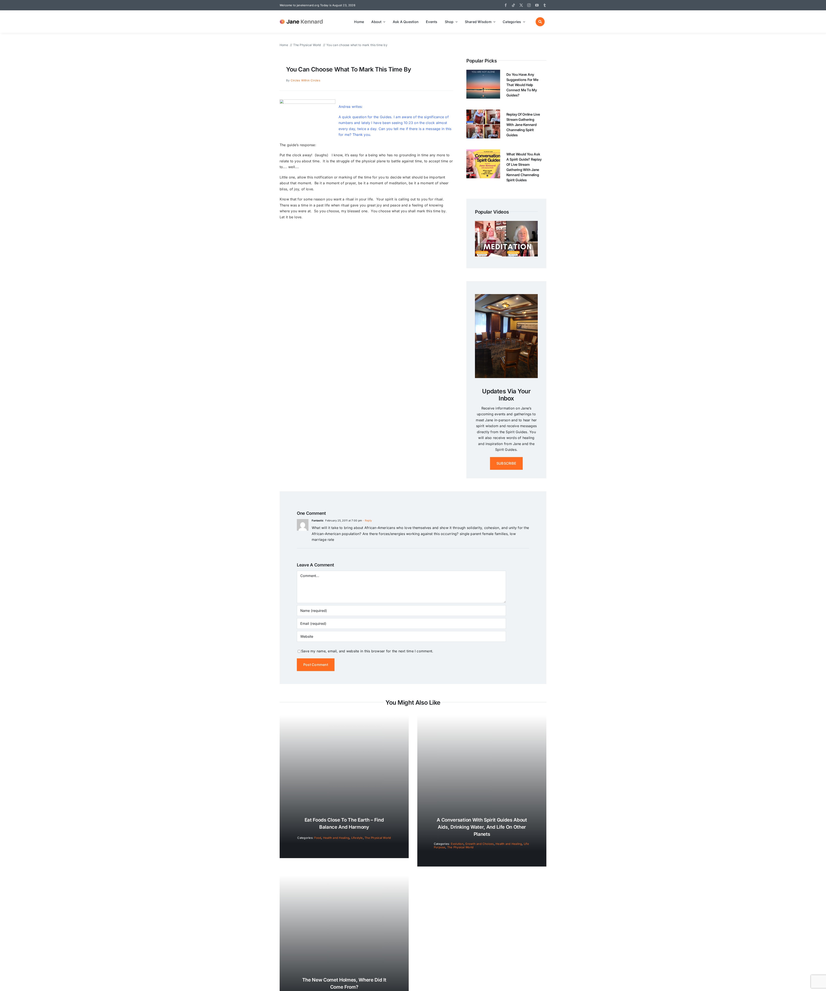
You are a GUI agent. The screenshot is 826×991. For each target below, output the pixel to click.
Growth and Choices (479, 843)
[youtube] (537, 5)
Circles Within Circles (305, 80)
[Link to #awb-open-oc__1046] (540, 21)
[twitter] (521, 5)
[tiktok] (513, 5)
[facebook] (505, 5)
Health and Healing (336, 837)
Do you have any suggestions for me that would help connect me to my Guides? (522, 84)
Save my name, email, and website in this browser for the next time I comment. (367, 651)
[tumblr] (544, 5)
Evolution (457, 843)
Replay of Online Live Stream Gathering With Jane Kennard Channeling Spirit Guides (523, 124)
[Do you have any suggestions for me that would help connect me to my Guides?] (483, 72)
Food (317, 837)
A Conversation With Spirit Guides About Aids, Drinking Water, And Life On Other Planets (482, 827)
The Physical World (378, 837)
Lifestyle (357, 837)
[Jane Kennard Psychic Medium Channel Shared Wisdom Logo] (302, 18)
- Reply (367, 520)
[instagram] (529, 5)
